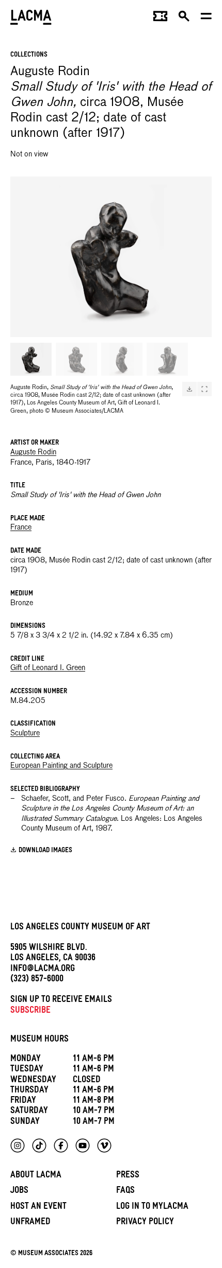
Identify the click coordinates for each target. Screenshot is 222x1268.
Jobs (19, 1191)
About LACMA (35, 1176)
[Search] (184, 18)
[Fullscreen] (204, 389)
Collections (28, 55)
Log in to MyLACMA (152, 1207)
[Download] (189, 389)
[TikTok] (39, 1145)
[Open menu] (206, 18)
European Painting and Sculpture (61, 765)
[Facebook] (61, 1145)
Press (127, 1176)
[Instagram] (17, 1145)
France (20, 527)
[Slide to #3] (121, 359)
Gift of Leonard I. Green (47, 668)
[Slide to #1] (31, 359)
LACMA (31, 18)
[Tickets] (160, 18)
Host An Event (38, 1207)
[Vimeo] (104, 1145)
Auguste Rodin (33, 452)
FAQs (125, 1191)
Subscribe (30, 1011)
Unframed (30, 1223)
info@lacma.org (42, 970)
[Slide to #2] (76, 359)
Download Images (45, 851)
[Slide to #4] (167, 359)
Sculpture (25, 733)
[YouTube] (82, 1145)
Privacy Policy (145, 1223)
